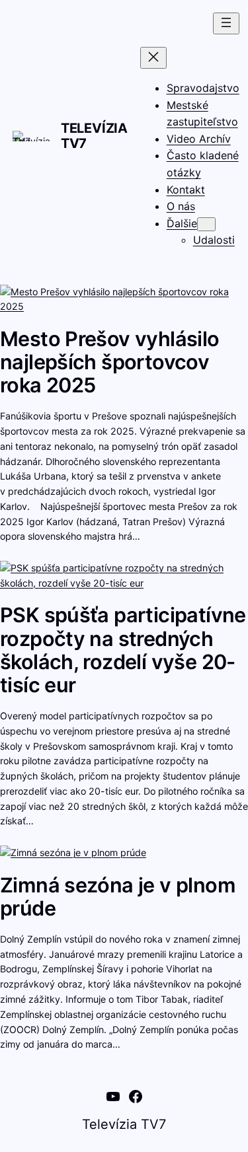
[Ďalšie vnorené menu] (206, 224)
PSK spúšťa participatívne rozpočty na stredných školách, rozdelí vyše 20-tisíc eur (123, 649)
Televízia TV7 (94, 135)
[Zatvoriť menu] (153, 58)
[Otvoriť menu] (226, 23)
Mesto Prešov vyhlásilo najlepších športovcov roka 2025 (110, 362)
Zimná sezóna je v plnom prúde (117, 896)
